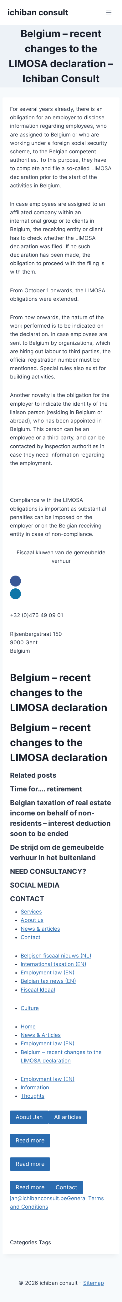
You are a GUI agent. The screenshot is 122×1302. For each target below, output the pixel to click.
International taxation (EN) (53, 964)
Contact (66, 1187)
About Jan (29, 1117)
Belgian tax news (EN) (48, 981)
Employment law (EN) (47, 972)
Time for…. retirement (46, 789)
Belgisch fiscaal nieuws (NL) (56, 956)
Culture (30, 1008)
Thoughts (32, 1096)
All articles (67, 1117)
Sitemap (93, 1283)
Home (28, 1026)
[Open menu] (108, 12)
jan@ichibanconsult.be (38, 1198)
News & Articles (41, 1035)
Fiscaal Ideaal (38, 990)
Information (35, 1087)
